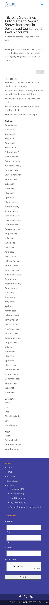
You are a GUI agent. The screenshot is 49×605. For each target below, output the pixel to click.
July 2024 (9, 238)
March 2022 (10, 365)
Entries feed (11, 440)
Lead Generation (18, 498)
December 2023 (13, 270)
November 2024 (13, 220)
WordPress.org (12, 449)
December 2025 (13, 161)
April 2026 (10, 143)
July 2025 (9, 184)
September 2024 (13, 229)
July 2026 (9, 129)
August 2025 (11, 179)
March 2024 (10, 256)
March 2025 (10, 202)
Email (9, 548)
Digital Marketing (13, 416)
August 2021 (11, 383)
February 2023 (12, 315)
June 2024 (10, 243)
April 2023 (9, 306)
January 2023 (11, 320)
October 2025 (11, 170)
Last (8, 542)
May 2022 (9, 356)
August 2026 (11, 125)
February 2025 (12, 206)
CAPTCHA (11, 559)
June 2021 (10, 392)
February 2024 (12, 261)
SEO (7, 421)
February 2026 (12, 152)
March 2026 (10, 147)
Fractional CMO (17, 489)
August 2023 (11, 288)
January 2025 (11, 211)
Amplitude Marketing (15, 37)
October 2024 (11, 224)
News (9, 472)
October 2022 (11, 333)
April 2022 (9, 360)
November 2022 (13, 329)
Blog (7, 412)
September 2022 (13, 338)
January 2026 (11, 156)
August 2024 (11, 233)
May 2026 (9, 138)
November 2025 (13, 166)
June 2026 (10, 134)
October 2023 (11, 279)
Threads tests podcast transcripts (21, 114)
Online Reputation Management (25, 507)
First (8, 532)
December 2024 (13, 215)
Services (10, 485)
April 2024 (9, 252)
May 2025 (9, 193)
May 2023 (9, 301)
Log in (8, 435)
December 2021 (12, 379)
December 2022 (13, 324)
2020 (7, 402)
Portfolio (10, 476)
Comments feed (13, 444)
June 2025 (10, 188)
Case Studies (12, 481)
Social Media (11, 425)
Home (9, 467)
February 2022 (12, 369)
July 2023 (9, 292)
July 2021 (9, 388)
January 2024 (11, 265)
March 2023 (10, 311)
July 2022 (9, 347)
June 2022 (10, 351)
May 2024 (9, 247)
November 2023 (13, 274)
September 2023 (13, 283)
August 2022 (11, 342)
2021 (7, 407)
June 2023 (10, 297)
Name (9, 521)
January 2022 (11, 374)
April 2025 (9, 197)
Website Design (17, 493)
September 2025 (13, 175)
